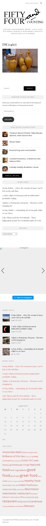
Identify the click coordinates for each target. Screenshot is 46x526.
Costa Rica (17, 461)
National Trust (7, 497)
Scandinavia (35, 501)
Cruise (34, 460)
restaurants (23, 501)
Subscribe (8, 119)
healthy (21, 481)
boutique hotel (32, 452)
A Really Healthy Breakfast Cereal (23, 167)
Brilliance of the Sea (13, 456)
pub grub (35, 497)
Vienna (21, 506)
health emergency (13, 481)
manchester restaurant (16, 493)
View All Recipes (12, 176)
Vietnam (29, 506)
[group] (23, 270)
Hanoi (39, 476)
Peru (22, 497)
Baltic (19, 452)
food (5, 470)
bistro (25, 452)
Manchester (32, 489)
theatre (11, 506)
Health (4, 481)
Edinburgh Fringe (20, 464)
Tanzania (5, 506)
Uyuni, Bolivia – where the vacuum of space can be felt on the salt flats (27, 316)
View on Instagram (24, 298)
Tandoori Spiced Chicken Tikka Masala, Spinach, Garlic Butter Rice (26, 134)
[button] (2, 270)
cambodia (28, 457)
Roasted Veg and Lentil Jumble (22, 150)
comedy (34, 456)
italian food (25, 485)
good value (15, 476)
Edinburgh (7, 464)
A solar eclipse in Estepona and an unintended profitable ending (23, 327)
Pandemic (16, 497)
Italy (14, 489)
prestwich (28, 497)
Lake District (20, 489)
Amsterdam (9, 452)
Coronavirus (8, 460)
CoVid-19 (26, 460)
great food (28, 475)
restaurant (9, 501)
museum (34, 494)
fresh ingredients (18, 470)
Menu (6, 3)
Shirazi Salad (14, 142)
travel (16, 506)
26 (17, 430)
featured (35, 464)
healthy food (32, 480)
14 (29, 421)
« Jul (3, 439)
